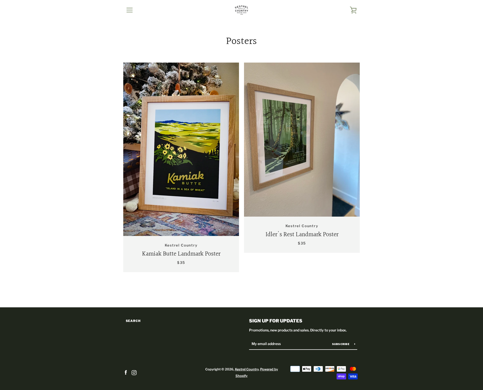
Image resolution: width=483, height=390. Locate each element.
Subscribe (341, 344)
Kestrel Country (247, 369)
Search (133, 321)
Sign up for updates (275, 320)
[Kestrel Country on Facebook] (125, 372)
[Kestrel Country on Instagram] (134, 372)
